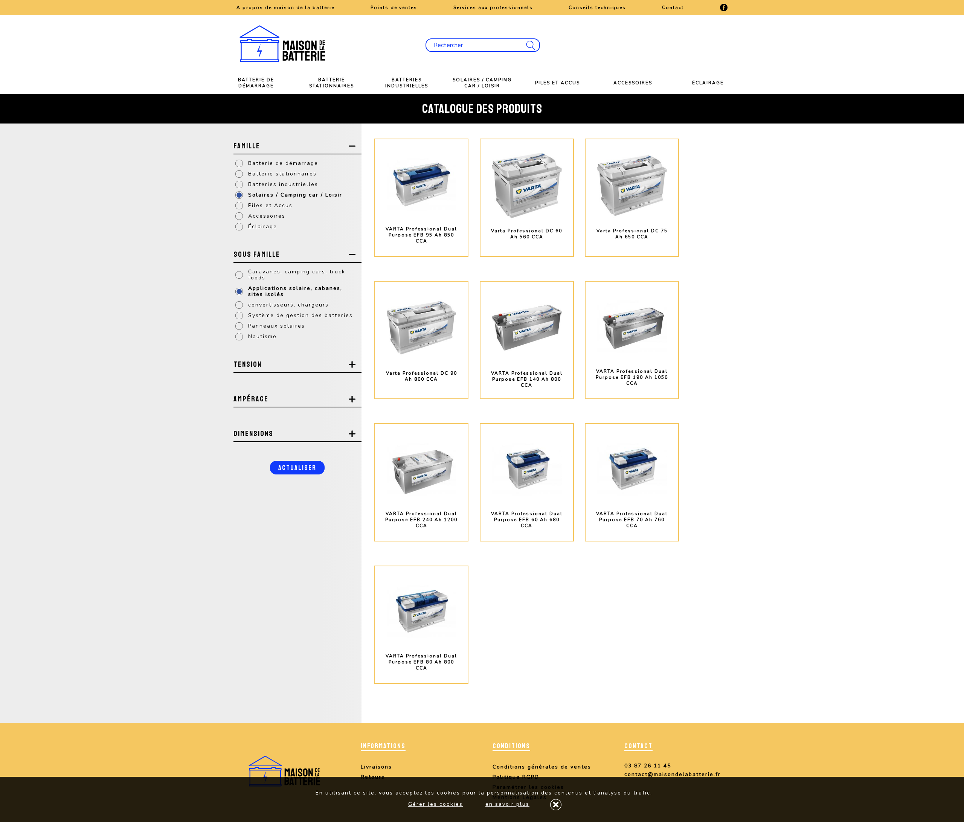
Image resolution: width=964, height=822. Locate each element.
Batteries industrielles (406, 83)
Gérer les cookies (435, 804)
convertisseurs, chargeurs (288, 304)
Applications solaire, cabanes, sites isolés (295, 291)
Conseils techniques (597, 8)
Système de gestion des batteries (300, 315)
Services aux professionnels (493, 8)
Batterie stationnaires (331, 83)
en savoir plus (507, 804)
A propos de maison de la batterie (285, 8)
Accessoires (632, 83)
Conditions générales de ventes (542, 766)
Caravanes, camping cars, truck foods (296, 274)
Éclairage (708, 83)
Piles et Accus (557, 83)
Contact (673, 8)
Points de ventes (394, 8)
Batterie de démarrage (256, 83)
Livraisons (376, 766)
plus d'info (421, 262)
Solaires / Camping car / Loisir (482, 83)
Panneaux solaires (276, 325)
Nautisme (262, 336)
